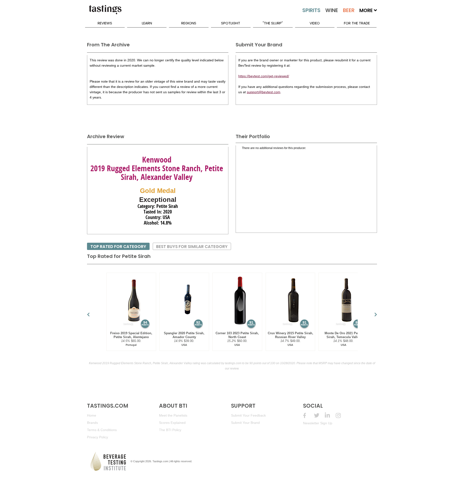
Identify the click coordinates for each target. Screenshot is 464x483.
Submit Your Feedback (248, 415)
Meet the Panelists (173, 415)
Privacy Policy (97, 437)
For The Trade (357, 23)
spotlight (230, 23)
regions (188, 23)
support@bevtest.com (263, 92)
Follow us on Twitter (319, 415)
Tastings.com (160, 461)
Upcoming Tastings (341, 415)
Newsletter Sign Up (317, 423)
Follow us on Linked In (330, 415)
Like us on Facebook (308, 415)
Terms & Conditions (102, 430)
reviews (105, 23)
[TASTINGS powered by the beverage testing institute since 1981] (105, 12)
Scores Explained (172, 423)
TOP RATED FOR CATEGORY (118, 246)
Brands (92, 423)
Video (315, 23)
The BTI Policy (170, 430)
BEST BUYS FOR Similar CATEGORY (192, 246)
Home (91, 415)
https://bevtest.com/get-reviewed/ (263, 76)
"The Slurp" (273, 23)
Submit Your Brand (245, 423)
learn (147, 23)
